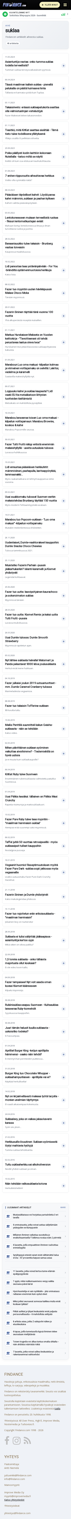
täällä (57, 1408)
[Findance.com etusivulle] (14, 5)
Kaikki (63, 1207)
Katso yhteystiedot (14, 1499)
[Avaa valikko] (65, 4)
